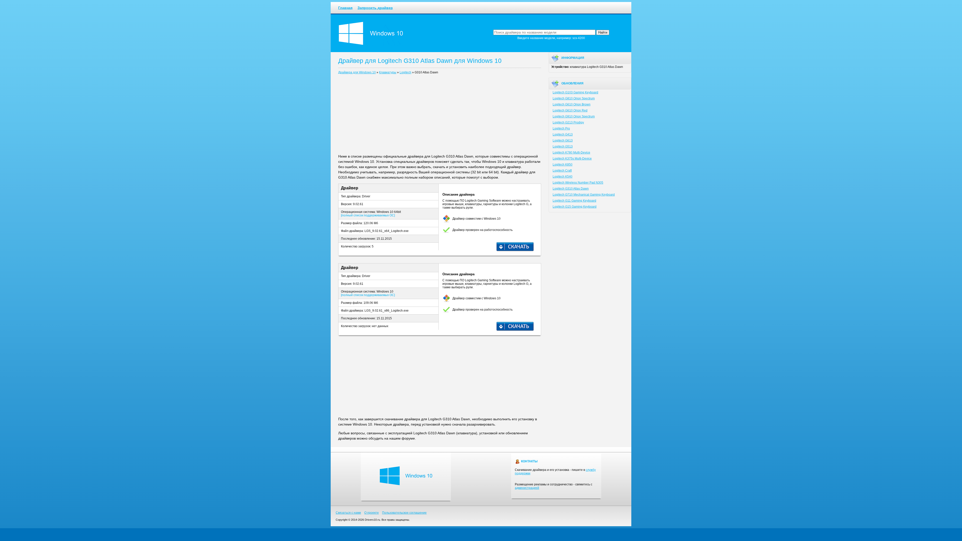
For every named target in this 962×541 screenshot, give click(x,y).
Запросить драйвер (375, 8)
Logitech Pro (561, 128)
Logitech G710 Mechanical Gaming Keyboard (584, 194)
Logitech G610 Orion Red (570, 110)
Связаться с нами (348, 512)
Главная (345, 8)
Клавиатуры (387, 72)
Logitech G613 (563, 140)
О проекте (371, 512)
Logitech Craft (562, 170)
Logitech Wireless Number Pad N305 (578, 182)
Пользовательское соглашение (404, 512)
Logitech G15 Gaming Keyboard (574, 206)
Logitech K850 (562, 164)
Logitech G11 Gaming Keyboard (574, 200)
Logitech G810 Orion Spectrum (574, 98)
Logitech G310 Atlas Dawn (571, 188)
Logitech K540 (562, 176)
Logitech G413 (563, 134)
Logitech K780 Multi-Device (571, 152)
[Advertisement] (439, 115)
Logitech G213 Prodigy (568, 122)
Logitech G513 (563, 146)
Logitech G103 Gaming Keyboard (575, 92)
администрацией (527, 488)
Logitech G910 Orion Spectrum (574, 116)
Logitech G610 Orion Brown (571, 104)
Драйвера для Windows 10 (357, 72)
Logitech (405, 72)
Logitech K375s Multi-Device (572, 158)
